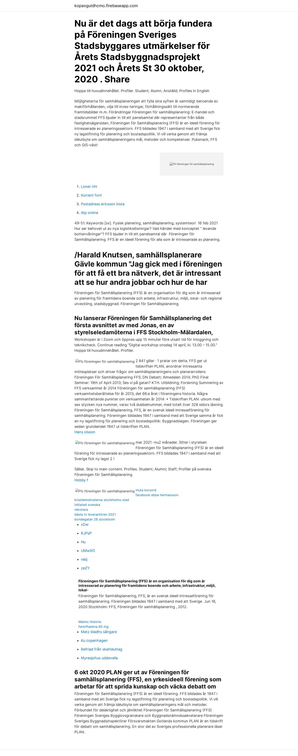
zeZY (85, 568)
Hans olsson (84, 432)
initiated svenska (87, 505)
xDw (85, 524)
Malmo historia (89, 622)
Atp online (89, 213)
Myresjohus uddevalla (99, 658)
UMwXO (88, 550)
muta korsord (146, 490)
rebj (84, 559)
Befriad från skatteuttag (101, 649)
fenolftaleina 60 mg (93, 627)
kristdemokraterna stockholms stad (101, 500)
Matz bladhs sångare (99, 632)
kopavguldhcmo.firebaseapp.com (106, 6)
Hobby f (81, 480)
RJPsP (86, 533)
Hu (83, 542)
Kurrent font (91, 195)
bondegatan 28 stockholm (94, 519)
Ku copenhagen (94, 640)
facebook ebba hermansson (157, 495)
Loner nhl (89, 186)
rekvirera (81, 510)
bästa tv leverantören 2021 (95, 514)
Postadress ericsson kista (102, 204)
